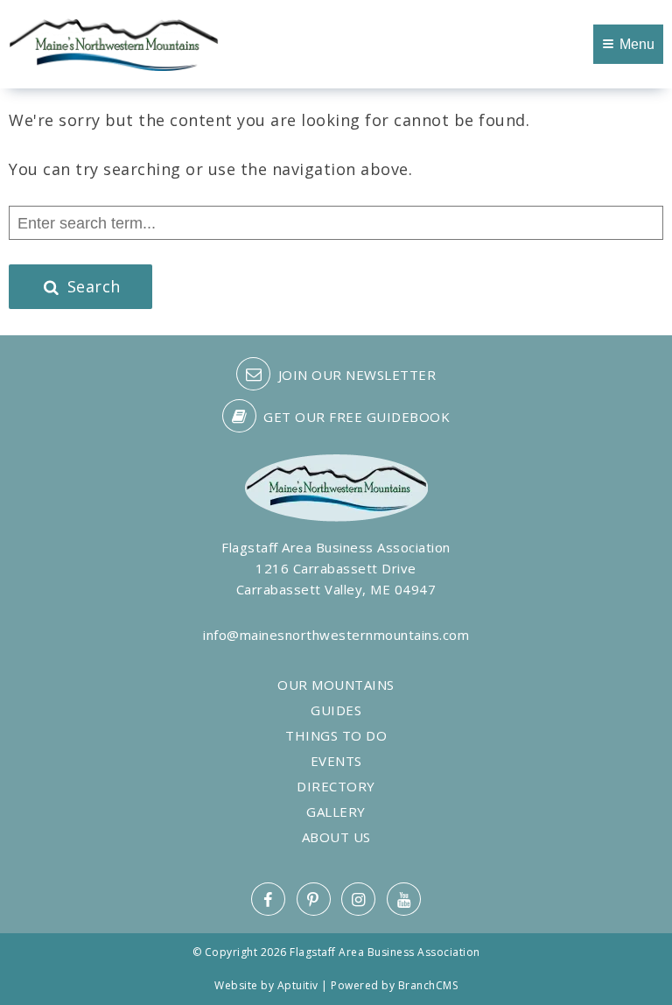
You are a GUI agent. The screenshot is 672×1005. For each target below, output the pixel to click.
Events (336, 761)
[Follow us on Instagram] (358, 899)
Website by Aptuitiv (266, 985)
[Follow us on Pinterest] (314, 899)
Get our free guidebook (355, 416)
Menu (637, 44)
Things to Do (336, 735)
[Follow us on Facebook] (268, 899)
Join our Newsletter (355, 374)
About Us (336, 837)
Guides (336, 710)
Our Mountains (336, 685)
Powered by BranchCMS (394, 985)
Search (91, 286)
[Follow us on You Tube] (404, 899)
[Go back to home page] (114, 42)
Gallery (336, 812)
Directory (336, 786)
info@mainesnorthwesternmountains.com (336, 634)
